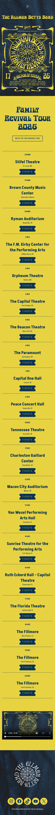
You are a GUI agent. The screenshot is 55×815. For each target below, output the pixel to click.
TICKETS (27, 171)
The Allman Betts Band (27, 17)
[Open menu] (27, 6)
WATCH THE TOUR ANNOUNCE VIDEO (27, 138)
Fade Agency (39, 809)
